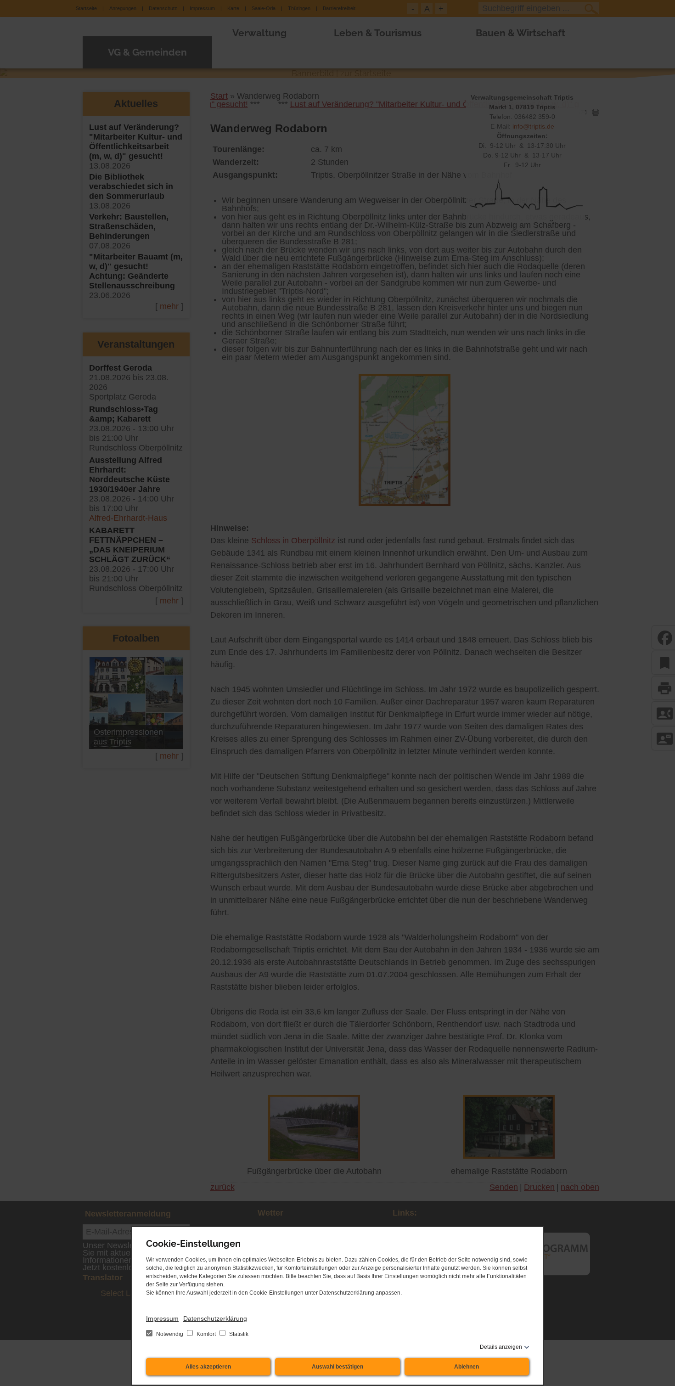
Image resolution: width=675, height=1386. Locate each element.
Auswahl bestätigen (337, 1366)
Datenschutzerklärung (215, 1318)
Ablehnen (466, 1366)
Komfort (206, 1334)
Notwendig (170, 1334)
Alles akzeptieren (208, 1366)
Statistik (238, 1334)
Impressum (162, 1318)
